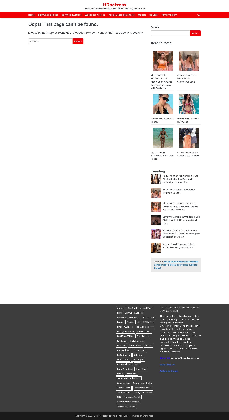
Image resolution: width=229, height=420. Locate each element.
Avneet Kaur (146, 308)
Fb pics (130, 322)
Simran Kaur (131, 373)
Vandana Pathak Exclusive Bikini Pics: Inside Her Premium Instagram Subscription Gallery (181, 234)
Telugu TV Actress (143, 392)
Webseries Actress (95, 15)
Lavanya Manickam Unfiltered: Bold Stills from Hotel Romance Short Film (182, 220)
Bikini (119, 313)
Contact (153, 15)
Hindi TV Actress (125, 327)
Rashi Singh (141, 369)
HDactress (114, 4)
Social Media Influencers (121, 15)
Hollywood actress (48, 15)
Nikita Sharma (123, 355)
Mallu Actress (135, 345)
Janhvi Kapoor (144, 331)
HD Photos (148, 322)
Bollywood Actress (72, 15)
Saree (120, 373)
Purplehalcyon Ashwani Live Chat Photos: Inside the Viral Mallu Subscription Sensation (180, 179)
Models (142, 15)
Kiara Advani (143, 336)
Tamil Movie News (142, 387)
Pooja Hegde (138, 359)
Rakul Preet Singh (125, 369)
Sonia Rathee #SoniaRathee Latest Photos (162, 155)
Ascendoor (124, 416)
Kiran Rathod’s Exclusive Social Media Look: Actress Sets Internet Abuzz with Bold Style (161, 82)
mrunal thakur (124, 350)
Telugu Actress (124, 392)
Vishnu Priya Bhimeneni (128, 401)
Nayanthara (139, 350)
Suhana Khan (123, 383)
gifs (138, 322)
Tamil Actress (123, 387)
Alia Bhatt (132, 308)
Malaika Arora (137, 341)
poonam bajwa (124, 364)
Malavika (121, 345)
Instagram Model (125, 331)
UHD (119, 397)
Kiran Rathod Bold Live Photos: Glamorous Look (186, 78)
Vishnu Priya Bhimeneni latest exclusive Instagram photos (178, 246)
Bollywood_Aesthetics (128, 317)
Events (120, 322)
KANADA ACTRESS (125, 336)
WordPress (148, 416)
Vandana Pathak (132, 397)
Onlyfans (138, 355)
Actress (121, 308)
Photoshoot (123, 359)
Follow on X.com (169, 371)
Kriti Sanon (122, 341)
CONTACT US (167, 364)
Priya (137, 364)
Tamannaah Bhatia (142, 383)
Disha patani (148, 317)
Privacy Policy (169, 15)
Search (155, 27)
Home (31, 15)
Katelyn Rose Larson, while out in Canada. (188, 154)
